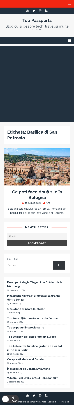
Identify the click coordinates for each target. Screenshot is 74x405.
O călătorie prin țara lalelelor (26, 309)
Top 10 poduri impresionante (25, 327)
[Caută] (59, 265)
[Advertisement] (37, 83)
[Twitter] (34, 11)
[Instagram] (40, 11)
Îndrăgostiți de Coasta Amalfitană (28, 368)
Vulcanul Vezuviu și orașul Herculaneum (32, 378)
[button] (10, 399)
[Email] (46, 11)
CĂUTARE (12, 259)
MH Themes (63, 401)
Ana (48, 203)
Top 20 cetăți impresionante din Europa (32, 318)
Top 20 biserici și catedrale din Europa (31, 336)
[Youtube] (27, 11)
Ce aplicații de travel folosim (26, 359)
